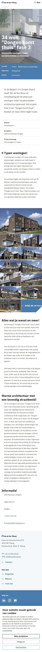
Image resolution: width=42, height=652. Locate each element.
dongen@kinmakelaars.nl (15, 523)
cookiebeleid (7, 631)
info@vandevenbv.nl (13, 557)
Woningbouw (16, 71)
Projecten (5, 7)
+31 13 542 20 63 (12, 554)
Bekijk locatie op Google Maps (28, 67)
